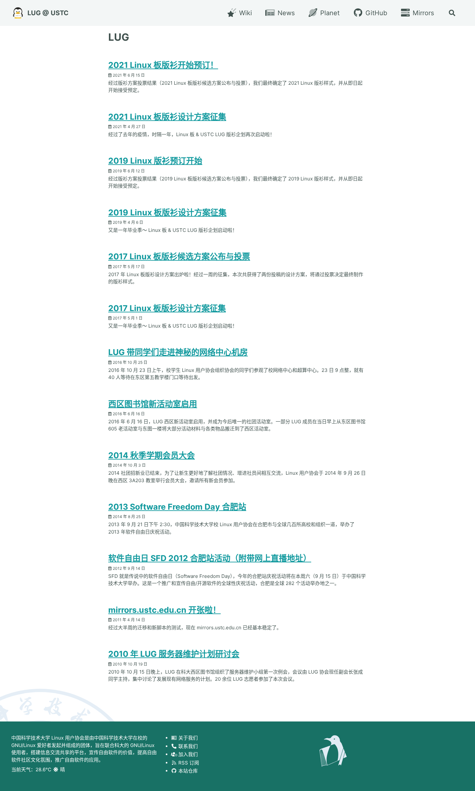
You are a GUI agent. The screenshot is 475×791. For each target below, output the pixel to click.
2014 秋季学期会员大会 (151, 455)
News (285, 13)
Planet (329, 13)
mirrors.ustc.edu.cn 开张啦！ (164, 610)
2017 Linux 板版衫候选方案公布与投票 (179, 256)
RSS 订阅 (188, 763)
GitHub (375, 13)
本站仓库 (187, 771)
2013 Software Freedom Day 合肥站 (177, 507)
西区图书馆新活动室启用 (152, 404)
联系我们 (187, 746)
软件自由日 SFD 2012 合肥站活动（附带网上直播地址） (209, 558)
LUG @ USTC (48, 13)
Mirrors (422, 13)
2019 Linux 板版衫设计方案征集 (167, 212)
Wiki (244, 13)
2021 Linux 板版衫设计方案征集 (167, 117)
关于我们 (187, 738)
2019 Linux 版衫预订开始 (155, 161)
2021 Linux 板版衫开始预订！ (163, 65)
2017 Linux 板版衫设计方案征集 (167, 308)
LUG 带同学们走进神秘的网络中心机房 (178, 352)
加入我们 (187, 754)
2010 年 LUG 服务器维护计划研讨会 (173, 654)
